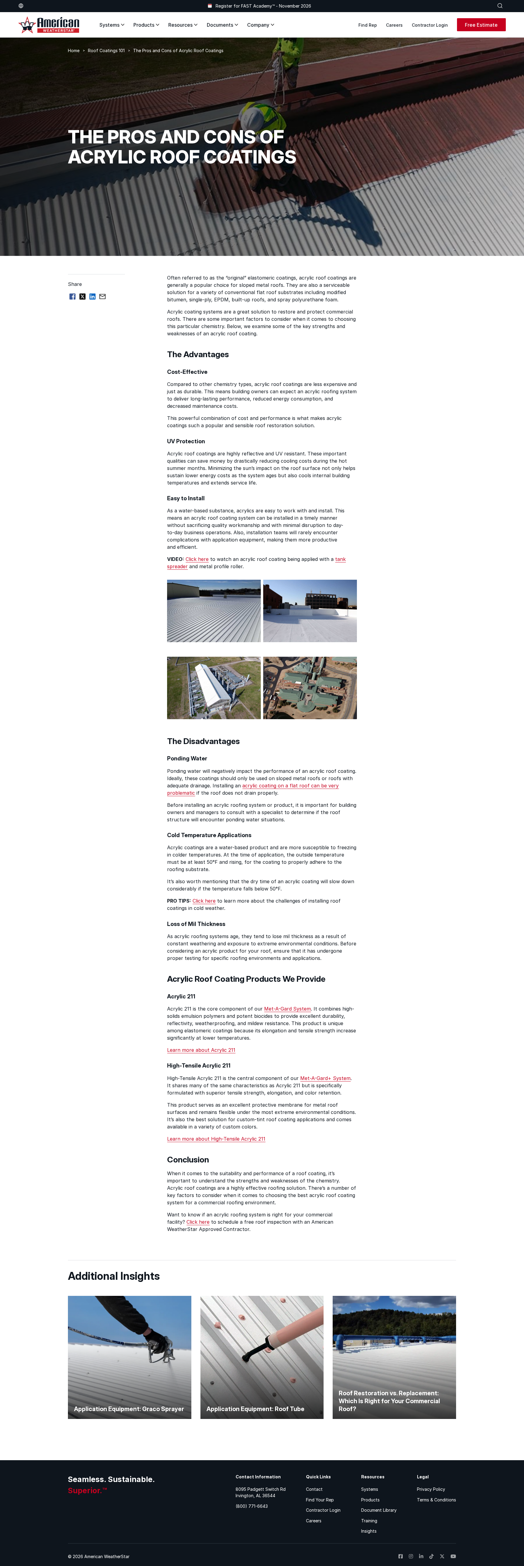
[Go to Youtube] (453, 1556)
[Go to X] (442, 1556)
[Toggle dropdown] (21, 5)
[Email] (102, 296)
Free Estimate (481, 25)
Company (258, 25)
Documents (220, 25)
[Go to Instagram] (411, 1556)
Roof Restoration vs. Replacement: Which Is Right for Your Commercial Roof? (389, 1401)
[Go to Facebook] (400, 1556)
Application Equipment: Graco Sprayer (129, 1409)
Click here (197, 559)
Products (143, 25)
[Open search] (500, 6)
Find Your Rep (320, 1499)
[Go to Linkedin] (421, 1556)
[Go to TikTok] (431, 1556)
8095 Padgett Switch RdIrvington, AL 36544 (261, 1492)
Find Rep (367, 25)
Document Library (379, 1510)
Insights (369, 1531)
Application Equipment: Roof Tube (255, 1409)
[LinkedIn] (92, 296)
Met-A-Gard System (287, 1009)
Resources (180, 25)
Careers (394, 25)
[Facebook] (72, 296)
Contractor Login (430, 25)
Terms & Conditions (436, 1499)
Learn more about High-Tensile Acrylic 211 (216, 1139)
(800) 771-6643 (252, 1506)
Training (369, 1520)
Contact (314, 1489)
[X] (82, 296)
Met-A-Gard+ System (325, 1078)
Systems (109, 25)
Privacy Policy (431, 1489)
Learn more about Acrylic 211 (201, 1050)
